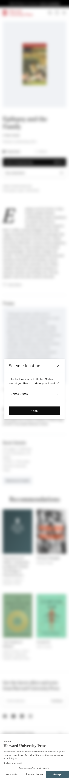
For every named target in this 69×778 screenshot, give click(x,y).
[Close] (58, 366)
